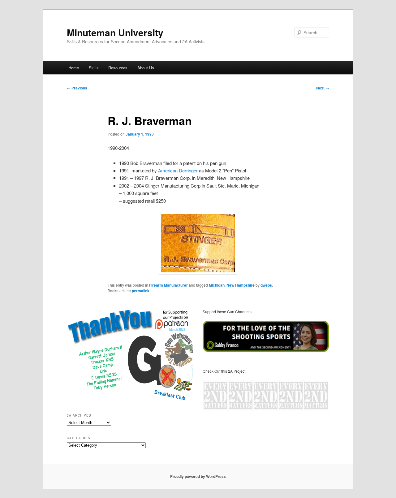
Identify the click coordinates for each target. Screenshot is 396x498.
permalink (140, 290)
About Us (145, 68)
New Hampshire (240, 285)
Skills (94, 68)
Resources (117, 68)
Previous (77, 88)
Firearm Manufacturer (168, 285)
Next (322, 88)
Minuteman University (115, 32)
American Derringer (177, 170)
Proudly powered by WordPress (198, 476)
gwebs (266, 285)
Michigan (217, 285)
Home (73, 68)
